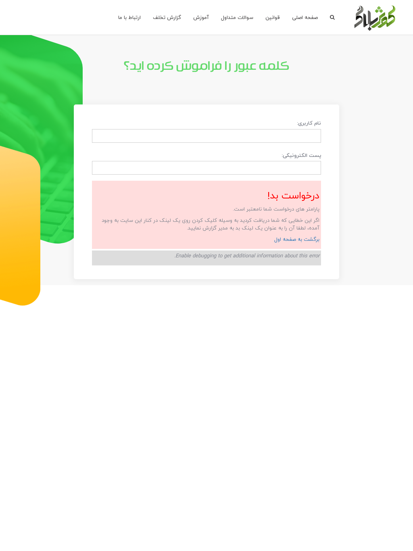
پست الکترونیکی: (301, 155)
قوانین (272, 17)
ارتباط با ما (129, 17)
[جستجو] (332, 17)
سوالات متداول (237, 17)
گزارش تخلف (167, 17)
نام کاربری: (309, 123)
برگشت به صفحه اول (296, 239)
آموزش (201, 17)
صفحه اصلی (305, 17)
